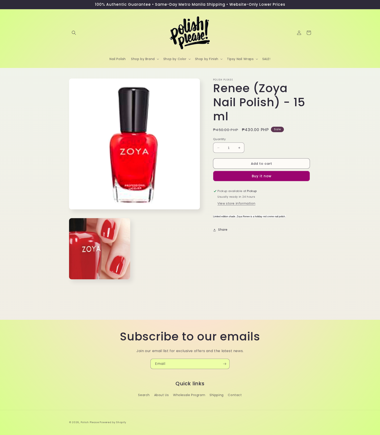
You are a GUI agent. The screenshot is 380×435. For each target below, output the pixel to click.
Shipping (217, 395)
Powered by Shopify (113, 422)
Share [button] (223, 230)
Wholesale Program (189, 395)
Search (144, 395)
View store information (236, 203)
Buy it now (261, 176)
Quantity (219, 139)
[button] (74, 33)
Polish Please (90, 422)
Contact (235, 395)
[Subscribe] (224, 364)
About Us (161, 395)
